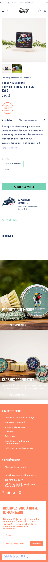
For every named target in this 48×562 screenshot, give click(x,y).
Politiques (10, 436)
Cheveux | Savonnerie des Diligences (16, 78)
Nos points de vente (15, 467)
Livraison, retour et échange (19, 417)
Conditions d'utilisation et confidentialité (18, 442)
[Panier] (45, 11)
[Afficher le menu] (4, 11)
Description (7, 120)
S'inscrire (36, 543)
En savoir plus (18, 325)
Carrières (9, 432)
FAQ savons (8, 236)
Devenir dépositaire (15, 427)
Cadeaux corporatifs (15, 422)
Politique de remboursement (19, 448)
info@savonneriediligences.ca (20, 475)
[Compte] (39, 11)
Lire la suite (9, 148)
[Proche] (43, 557)
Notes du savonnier (28, 120)
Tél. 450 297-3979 (14, 480)
